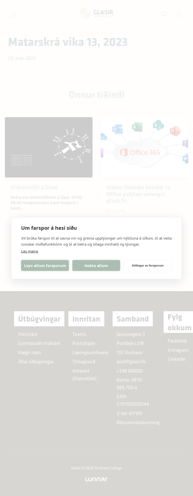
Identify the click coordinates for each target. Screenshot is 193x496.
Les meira (29, 250)
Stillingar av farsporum (148, 265)
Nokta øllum (96, 265)
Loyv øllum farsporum (45, 265)
